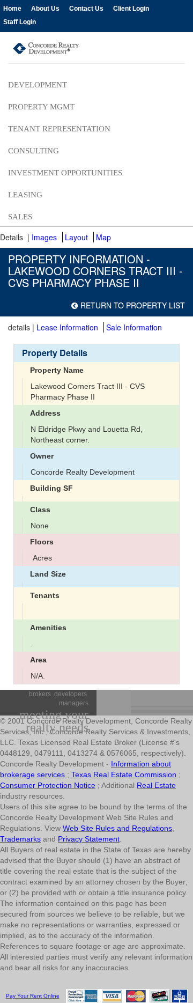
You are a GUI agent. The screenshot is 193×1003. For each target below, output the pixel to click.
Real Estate (156, 785)
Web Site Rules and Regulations (117, 828)
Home (12, 8)
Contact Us (86, 8)
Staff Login (19, 22)
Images (44, 237)
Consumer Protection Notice (47, 785)
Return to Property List (132, 305)
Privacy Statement (89, 839)
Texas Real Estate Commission (123, 774)
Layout (76, 237)
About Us (45, 8)
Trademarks (20, 839)
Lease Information (67, 327)
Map (103, 237)
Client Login (131, 8)
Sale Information (134, 327)
